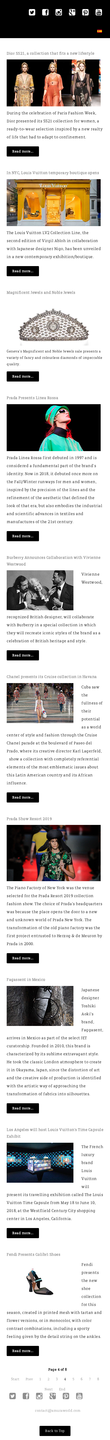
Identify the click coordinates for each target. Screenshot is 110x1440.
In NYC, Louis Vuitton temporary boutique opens (53, 173)
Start (15, 1379)
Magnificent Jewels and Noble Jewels (41, 292)
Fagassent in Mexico (26, 979)
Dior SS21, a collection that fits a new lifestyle (51, 53)
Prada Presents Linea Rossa (32, 398)
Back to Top (55, 1431)
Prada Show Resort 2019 (29, 819)
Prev (29, 1379)
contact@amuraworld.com (57, 1411)
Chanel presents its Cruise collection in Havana (52, 677)
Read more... (22, 151)
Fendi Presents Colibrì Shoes (33, 1254)
